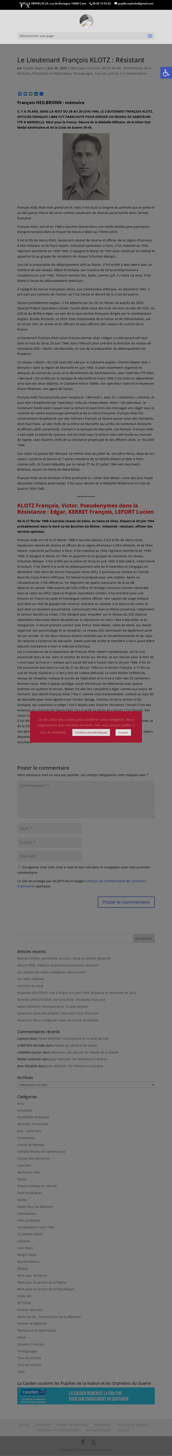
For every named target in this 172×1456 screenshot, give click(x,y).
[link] (166, 73)
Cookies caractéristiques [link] (91, 732)
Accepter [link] (123, 732)
